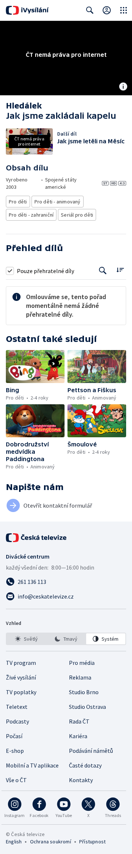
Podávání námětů (91, 750)
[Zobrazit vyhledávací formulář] (89, 10)
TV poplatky (21, 692)
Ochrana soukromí (50, 841)
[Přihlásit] (106, 10)
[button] (35, 366)
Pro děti (18, 201)
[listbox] (66, 639)
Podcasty (17, 721)
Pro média (82, 662)
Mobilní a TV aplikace (32, 765)
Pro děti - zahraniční (31, 214)
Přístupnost (92, 841)
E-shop (15, 750)
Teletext (16, 706)
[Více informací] (123, 87)
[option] (26, 638)
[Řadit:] (120, 270)
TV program (21, 662)
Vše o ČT (16, 780)
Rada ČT (79, 721)
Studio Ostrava (87, 706)
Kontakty (81, 780)
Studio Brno (84, 692)
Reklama (80, 677)
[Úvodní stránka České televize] (36, 537)
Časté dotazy (85, 765)
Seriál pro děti (77, 214)
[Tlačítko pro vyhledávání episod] (103, 270)
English (14, 841)
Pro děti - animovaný (57, 201)
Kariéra (78, 736)
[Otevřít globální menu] (123, 10)
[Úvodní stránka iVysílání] (27, 10)
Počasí (14, 736)
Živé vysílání (21, 677)
